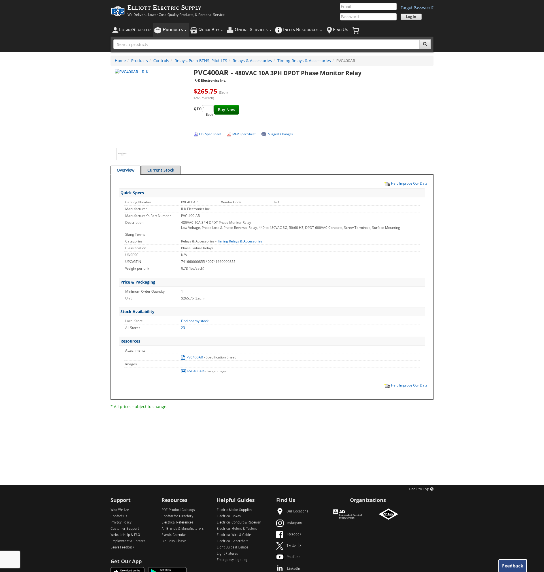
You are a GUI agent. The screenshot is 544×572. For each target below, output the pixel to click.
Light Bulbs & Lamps (232, 547)
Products (139, 60)
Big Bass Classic (174, 541)
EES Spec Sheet (210, 134)
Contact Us (118, 516)
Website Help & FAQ (125, 535)
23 (183, 327)
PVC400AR (195, 357)
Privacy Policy (120, 522)
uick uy (209, 30)
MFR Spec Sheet (244, 134)
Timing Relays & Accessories (304, 60)
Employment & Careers (127, 541)
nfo (300, 30)
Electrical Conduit (239, 522)
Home (120, 60)
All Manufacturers (183, 529)
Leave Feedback (122, 547)
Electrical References (177, 522)
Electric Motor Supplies (234, 510)
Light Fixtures (227, 554)
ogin (135, 30)
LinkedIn (293, 569)
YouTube (293, 557)
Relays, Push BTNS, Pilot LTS (201, 60)
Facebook (294, 534)
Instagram (294, 523)
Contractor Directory (177, 516)
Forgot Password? (417, 7)
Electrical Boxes (229, 516)
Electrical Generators (232, 541)
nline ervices (252, 30)
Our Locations (297, 511)
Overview (125, 170)
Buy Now (226, 109)
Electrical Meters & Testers (237, 529)
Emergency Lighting (232, 560)
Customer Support (124, 529)
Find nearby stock (195, 320)
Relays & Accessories (252, 60)
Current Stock (160, 170)
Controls (161, 60)
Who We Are (119, 510)
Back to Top (419, 489)
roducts (173, 30)
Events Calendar (174, 535)
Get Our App (126, 561)
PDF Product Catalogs (178, 510)
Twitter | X (293, 546)
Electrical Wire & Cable (234, 535)
